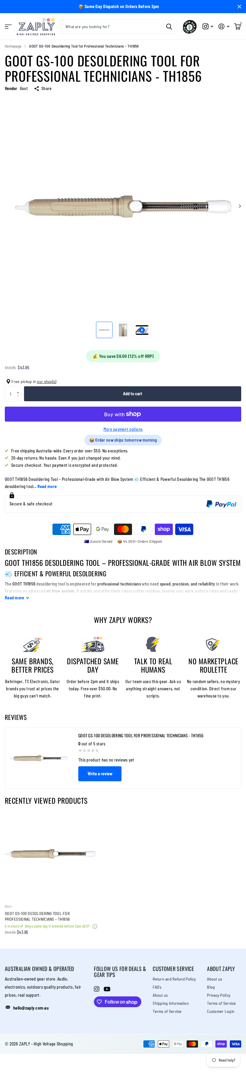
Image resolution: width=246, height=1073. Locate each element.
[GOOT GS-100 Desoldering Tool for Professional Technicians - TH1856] (50, 853)
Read (14, 597)
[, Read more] (207, 26)
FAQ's (157, 987)
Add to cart (132, 393)
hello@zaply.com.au (31, 1007)
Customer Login (220, 1011)
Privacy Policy (218, 995)
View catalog (8, 26)
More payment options (123, 429)
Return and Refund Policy (174, 978)
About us (160, 995)
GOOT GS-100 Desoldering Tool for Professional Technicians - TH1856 (37, 916)
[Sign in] (223, 26)
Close (239, 6)
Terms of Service (167, 1011)
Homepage (13, 46)
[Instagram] (96, 989)
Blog (211, 987)
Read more (47, 486)
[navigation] (104, 330)
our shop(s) (46, 381)
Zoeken (169, 26)
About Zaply (221, 968)
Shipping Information (171, 1003)
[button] (19, 388)
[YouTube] (107, 989)
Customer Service (173, 968)
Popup (94, 926)
